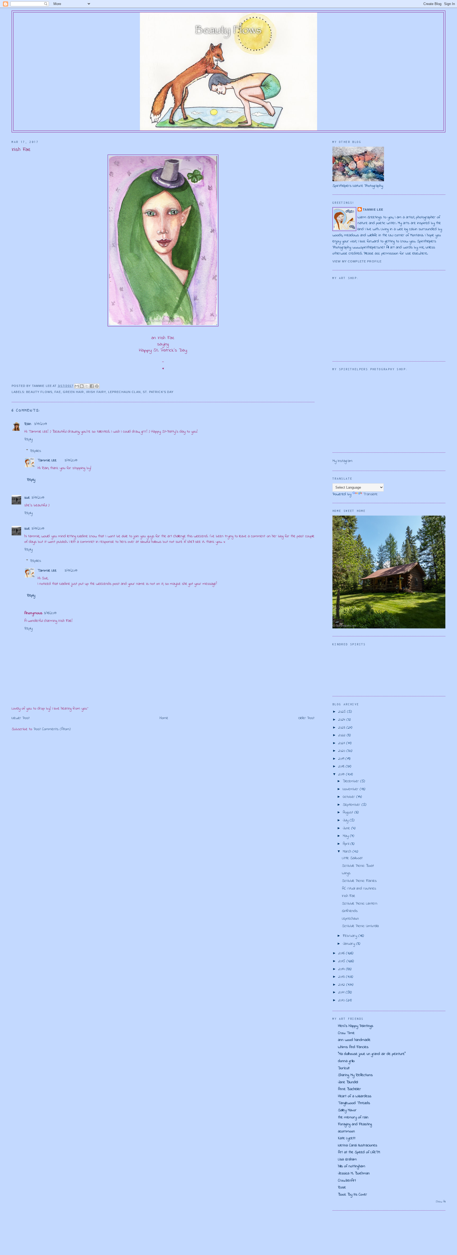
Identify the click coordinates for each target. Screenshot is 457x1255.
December (351, 781)
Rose (342, 1187)
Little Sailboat (352, 858)
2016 (342, 953)
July (346, 820)
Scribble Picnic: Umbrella (360, 926)
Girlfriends (350, 911)
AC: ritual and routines (359, 888)
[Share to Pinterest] (96, 386)
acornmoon (346, 1131)
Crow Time (346, 1033)
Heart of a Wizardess (354, 1096)
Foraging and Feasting (355, 1124)
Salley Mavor (347, 1110)
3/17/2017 (40, 424)
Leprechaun (350, 918)
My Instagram (342, 461)
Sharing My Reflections (355, 1075)
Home (163, 718)
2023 (342, 727)
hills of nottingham (351, 1166)
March (348, 851)
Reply (28, 439)
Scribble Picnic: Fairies (359, 881)
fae (57, 391)
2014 (342, 969)
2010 (342, 1000)
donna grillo (346, 1061)
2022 (342, 735)
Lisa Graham (347, 1159)
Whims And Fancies (353, 1047)
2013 (342, 977)
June (347, 828)
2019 (341, 759)
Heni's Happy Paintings (355, 1026)
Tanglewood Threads (354, 1103)
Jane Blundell (348, 1082)
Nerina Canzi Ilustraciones (357, 1145)
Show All (440, 1202)
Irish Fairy (96, 391)
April (346, 844)
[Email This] (76, 386)
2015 (342, 961)
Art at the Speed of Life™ (359, 1152)
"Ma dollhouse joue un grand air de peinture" (371, 1054)
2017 (342, 774)
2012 (342, 985)
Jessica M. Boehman (354, 1173)
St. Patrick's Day (158, 391)
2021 (342, 743)
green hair (73, 391)
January (349, 944)
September (352, 805)
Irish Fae (348, 896)
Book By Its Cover (352, 1194)
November (351, 789)
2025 (342, 712)
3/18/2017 (50, 613)
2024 (342, 720)
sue (27, 498)
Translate (370, 494)
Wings (346, 873)
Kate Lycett (346, 1138)
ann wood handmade (354, 1040)
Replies (35, 450)
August (348, 812)
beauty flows (39, 391)
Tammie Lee (47, 460)
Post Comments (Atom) (52, 729)
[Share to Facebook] (91, 386)
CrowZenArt (347, 1180)
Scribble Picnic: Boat (358, 866)
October (349, 797)
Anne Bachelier (349, 1089)
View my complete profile (357, 261)
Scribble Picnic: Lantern (359, 903)
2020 (342, 751)
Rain (28, 424)
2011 (342, 992)
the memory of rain (353, 1117)
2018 (342, 766)
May (346, 836)
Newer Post (21, 718)
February (350, 936)
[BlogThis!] (81, 386)
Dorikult (344, 1068)
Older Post (306, 718)
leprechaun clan (124, 391)
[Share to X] (86, 386)
